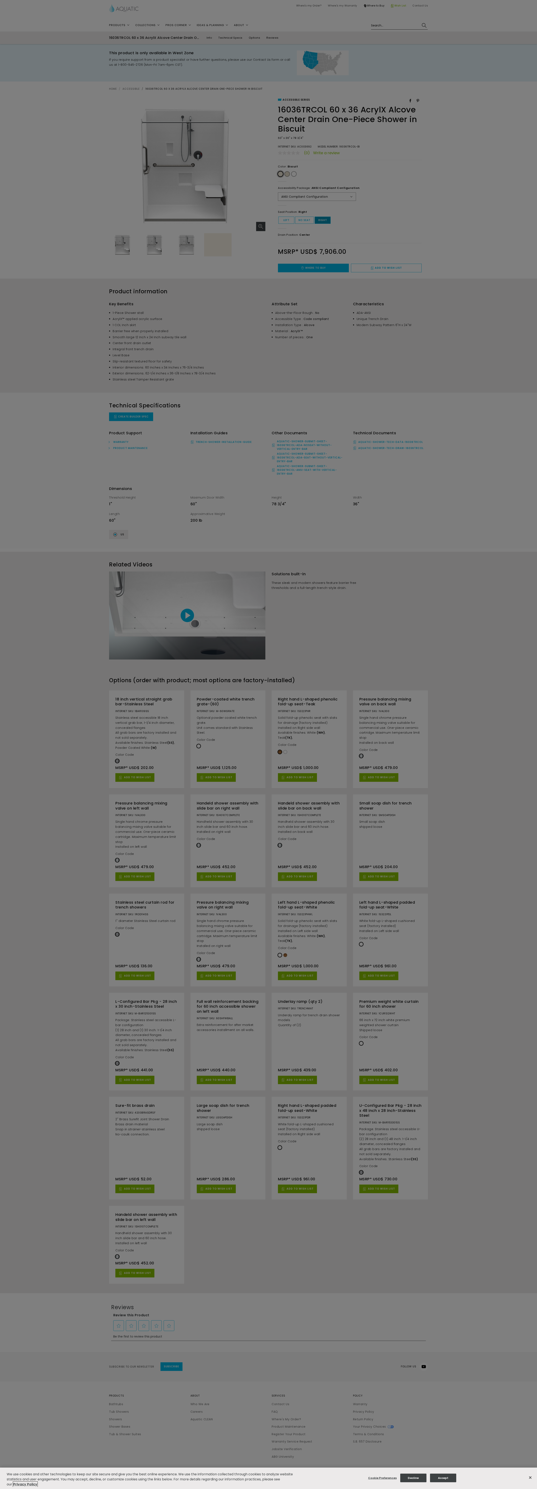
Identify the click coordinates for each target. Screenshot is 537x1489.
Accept (443, 1478)
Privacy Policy (25, 1484)
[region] (268, 1478)
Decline (413, 1478)
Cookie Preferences (382, 1478)
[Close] (530, 1477)
